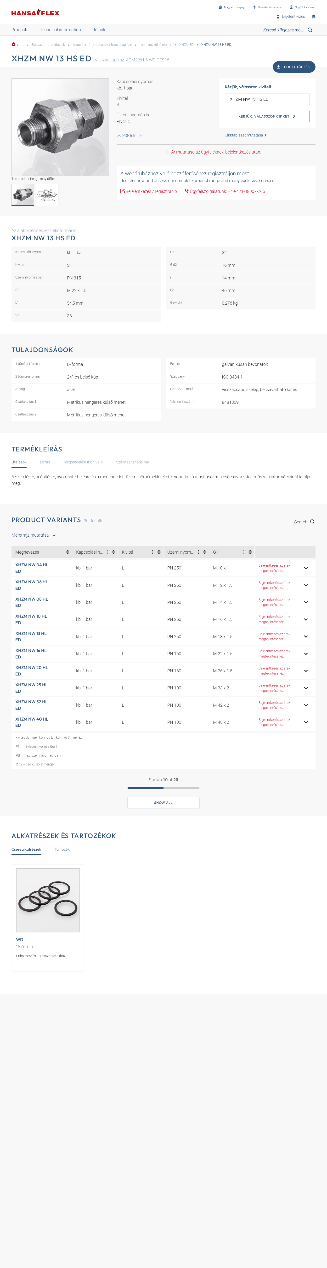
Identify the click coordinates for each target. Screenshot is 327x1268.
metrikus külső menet (155, 45)
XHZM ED (186, 45)
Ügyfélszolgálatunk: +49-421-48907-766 (227, 191)
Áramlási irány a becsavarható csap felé (102, 45)
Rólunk (98, 29)
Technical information (60, 29)
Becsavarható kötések (48, 45)
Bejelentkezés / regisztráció (151, 191)
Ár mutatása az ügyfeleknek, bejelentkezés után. (216, 151)
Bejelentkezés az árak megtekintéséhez (274, 567)
